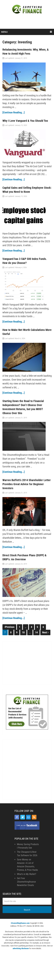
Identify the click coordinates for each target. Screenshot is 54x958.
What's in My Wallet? (26, 874)
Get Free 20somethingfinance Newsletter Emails (26, 882)
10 (23, 632)
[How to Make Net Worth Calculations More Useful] (27, 357)
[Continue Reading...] (13, 112)
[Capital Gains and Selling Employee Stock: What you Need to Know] (27, 215)
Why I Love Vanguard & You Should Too (25, 120)
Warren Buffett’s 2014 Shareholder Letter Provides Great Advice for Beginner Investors (26, 484)
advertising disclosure (21, 948)
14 (36, 632)
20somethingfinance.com (20, 923)
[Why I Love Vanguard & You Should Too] (27, 143)
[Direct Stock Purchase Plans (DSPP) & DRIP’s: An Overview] (27, 582)
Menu (4, 31)
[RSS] (34, 817)
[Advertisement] (27, 22)
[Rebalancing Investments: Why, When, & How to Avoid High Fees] (27, 77)
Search (27, 910)
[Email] (28, 817)
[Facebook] (17, 817)
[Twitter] (22, 817)
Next (45, 632)
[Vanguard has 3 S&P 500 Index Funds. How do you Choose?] (27, 286)
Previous (9, 626)
